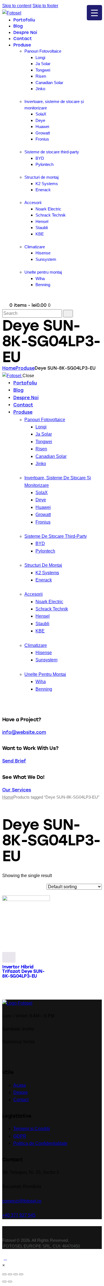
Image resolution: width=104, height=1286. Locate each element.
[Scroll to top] (5, 1258)
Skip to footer (45, 5)
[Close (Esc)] (4, 1274)
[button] (3, 1265)
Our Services (16, 789)
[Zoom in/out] (21, 1274)
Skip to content (16, 5)
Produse (25, 368)
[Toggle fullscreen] (15, 1274)
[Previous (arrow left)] (4, 1281)
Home (9, 368)
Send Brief (14, 761)
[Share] (10, 1274)
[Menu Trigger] (94, 12)
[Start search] (68, 313)
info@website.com (24, 732)
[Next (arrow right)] (10, 1281)
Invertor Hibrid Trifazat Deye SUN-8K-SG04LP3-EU (23, 971)
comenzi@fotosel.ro (21, 1201)
